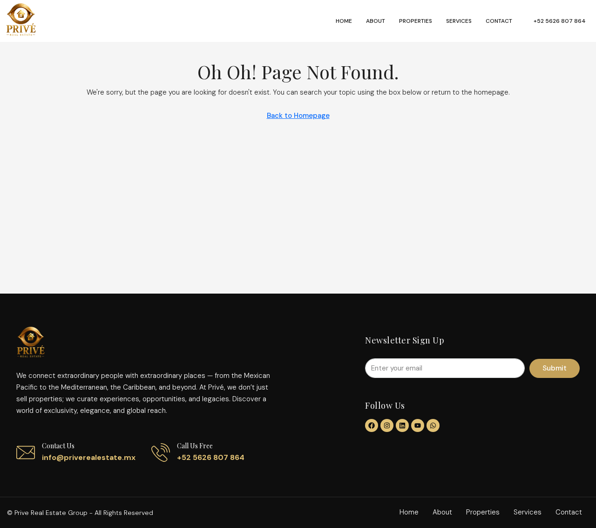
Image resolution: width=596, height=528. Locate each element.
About (375, 21)
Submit (554, 368)
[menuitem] (554, 21)
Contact (499, 21)
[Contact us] (25, 452)
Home (344, 21)
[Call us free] (160, 452)
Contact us (58, 445)
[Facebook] (371, 425)
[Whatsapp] (433, 425)
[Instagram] (386, 425)
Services (459, 21)
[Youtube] (417, 425)
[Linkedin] (402, 425)
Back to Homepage (298, 115)
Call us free (195, 445)
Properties (415, 21)
